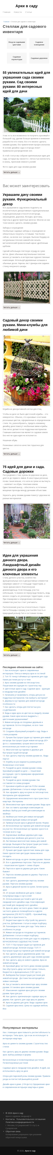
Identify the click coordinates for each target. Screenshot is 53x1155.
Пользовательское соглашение (31, 1119)
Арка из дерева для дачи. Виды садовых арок (27, 1002)
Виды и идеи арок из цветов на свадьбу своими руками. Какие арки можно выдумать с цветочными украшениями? (26, 716)
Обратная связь (13, 1131)
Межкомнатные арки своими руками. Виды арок (28, 804)
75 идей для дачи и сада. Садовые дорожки (24, 469)
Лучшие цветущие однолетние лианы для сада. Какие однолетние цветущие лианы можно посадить (26, 853)
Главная (6, 12)
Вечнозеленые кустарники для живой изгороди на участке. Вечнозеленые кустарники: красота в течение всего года (26, 828)
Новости (18, 12)
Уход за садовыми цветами (16, 43)
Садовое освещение (39, 43)
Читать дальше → (11, 172)
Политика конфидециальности (20, 1122)
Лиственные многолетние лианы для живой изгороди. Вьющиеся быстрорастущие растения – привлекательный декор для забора (26, 844)
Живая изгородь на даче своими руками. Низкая (28, 859)
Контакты (10, 1119)
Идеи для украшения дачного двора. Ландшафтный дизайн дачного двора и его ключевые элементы (21, 564)
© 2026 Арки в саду (14, 1113)
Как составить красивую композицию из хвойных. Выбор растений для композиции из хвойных (24, 810)
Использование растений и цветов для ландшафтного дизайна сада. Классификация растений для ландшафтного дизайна (24, 902)
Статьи (28, 12)
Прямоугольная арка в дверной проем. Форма (27, 822)
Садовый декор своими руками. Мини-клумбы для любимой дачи (25, 325)
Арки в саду (26, 5)
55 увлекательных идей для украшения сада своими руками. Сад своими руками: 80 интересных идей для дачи (26, 81)
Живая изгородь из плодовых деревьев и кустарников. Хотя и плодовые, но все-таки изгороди (23, 725)
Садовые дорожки (39, 58)
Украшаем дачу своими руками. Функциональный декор (25, 199)
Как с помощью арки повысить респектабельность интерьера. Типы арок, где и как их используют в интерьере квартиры (26, 1035)
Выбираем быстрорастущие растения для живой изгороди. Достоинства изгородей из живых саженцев (24, 978)
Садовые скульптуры (16, 58)
